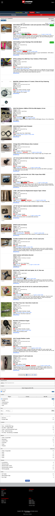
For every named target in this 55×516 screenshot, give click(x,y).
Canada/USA (28, 398)
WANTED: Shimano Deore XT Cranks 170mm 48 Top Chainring (31, 81)
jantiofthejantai (20, 117)
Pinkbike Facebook (32, 501)
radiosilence (19, 152)
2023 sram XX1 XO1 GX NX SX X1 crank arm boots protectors (30, 286)
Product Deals (3, 501)
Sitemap (2, 495)
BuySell (32, 12)
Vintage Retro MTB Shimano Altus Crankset (25, 144)
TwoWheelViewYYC (21, 365)
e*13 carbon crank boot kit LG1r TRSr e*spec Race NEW (29, 174)
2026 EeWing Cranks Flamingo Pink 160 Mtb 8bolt (27, 42)
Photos (2, 502)
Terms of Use (3, 492)
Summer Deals (19, 12)
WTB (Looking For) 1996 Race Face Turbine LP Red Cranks (30, 59)
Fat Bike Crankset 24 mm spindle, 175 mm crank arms (28, 238)
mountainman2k (20, 278)
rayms (18, 91)
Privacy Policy (3, 493)
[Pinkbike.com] (27, 1)
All (1, 382)
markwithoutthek (20, 233)
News (26, 12)
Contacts (2, 490)
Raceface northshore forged (21, 320)
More (37, 12)
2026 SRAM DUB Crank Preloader (22, 126)
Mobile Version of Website (27, 514)
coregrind (19, 182)
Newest (49, 23)
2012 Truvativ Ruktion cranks (21, 338)
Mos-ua (18, 264)
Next (35, 374)
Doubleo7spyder (20, 134)
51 (32, 374)
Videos (5, 502)
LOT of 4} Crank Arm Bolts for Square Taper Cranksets (28, 158)
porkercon (19, 200)
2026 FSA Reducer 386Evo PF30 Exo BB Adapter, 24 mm (29, 108)
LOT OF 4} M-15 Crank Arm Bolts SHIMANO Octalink (28, 206)
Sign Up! (2, 494)
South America (28, 402)
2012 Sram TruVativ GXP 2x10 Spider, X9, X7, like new (28, 270)
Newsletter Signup (32, 505)
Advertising (30, 490)
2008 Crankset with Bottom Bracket (23, 255)
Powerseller (29, 34)
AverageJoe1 (19, 247)
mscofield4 (19, 34)
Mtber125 (19, 330)
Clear (53, 410)
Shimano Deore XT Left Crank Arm (23, 356)
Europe (28, 400)
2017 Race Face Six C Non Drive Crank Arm (25, 303)
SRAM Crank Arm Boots (20, 224)
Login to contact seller (46, 34)
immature (19, 348)
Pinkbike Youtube (31, 502)
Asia (28, 405)
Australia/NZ (28, 403)
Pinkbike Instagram (32, 503)
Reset (52, 20)
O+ (25, 34)
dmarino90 (19, 312)
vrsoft (18, 68)
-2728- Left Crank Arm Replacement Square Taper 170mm (29, 190)
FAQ (2, 491)
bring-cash (19, 294)
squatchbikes (19, 51)
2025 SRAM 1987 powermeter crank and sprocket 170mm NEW (31, 24)
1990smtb (19, 167)
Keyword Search (4, 380)
